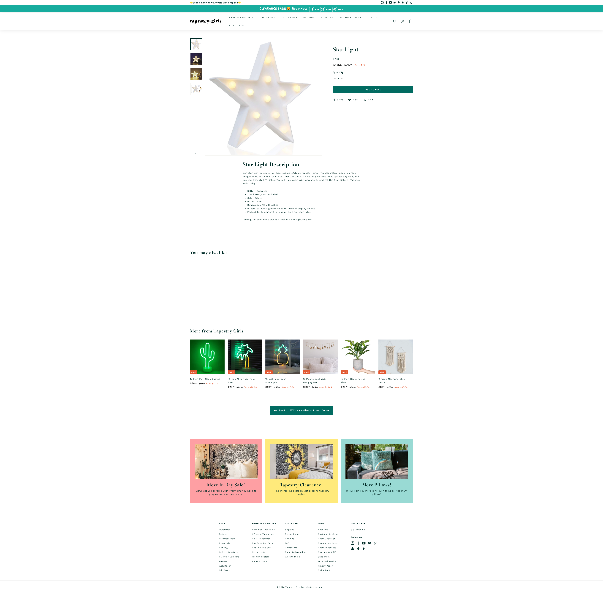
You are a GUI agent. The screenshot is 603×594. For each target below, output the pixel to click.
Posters (373, 17)
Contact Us (291, 547)
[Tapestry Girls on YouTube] (364, 543)
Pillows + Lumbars (229, 557)
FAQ (287, 543)
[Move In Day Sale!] (226, 461)
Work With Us (292, 557)
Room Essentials (327, 547)
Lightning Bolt (304, 219)
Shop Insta (324, 557)
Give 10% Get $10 (327, 552)
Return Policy (292, 534)
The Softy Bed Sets (262, 543)
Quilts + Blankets (228, 552)
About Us (323, 529)
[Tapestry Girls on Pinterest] (375, 543)
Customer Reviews (328, 534)
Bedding (309, 17)
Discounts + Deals (328, 543)
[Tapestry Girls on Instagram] (352, 543)
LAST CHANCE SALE (241, 17)
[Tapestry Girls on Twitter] (369, 543)
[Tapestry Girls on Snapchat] (352, 548)
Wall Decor (225, 566)
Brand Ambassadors (295, 552)
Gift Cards (224, 570)
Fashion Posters (260, 557)
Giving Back (324, 570)
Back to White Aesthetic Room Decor (303, 410)
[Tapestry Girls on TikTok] (358, 548)
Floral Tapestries (261, 539)
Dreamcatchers (350, 17)
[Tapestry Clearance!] (301, 461)
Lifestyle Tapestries (263, 534)
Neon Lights (258, 552)
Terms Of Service (327, 561)
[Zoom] (263, 96)
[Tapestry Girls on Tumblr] (364, 548)
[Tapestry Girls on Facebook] (358, 543)
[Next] (196, 152)
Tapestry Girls (229, 331)
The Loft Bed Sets (262, 547)
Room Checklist (326, 539)
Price (336, 58)
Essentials (289, 17)
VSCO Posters (259, 561)
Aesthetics (237, 25)
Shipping (289, 529)
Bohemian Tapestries (263, 529)
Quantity (338, 72)
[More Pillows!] (376, 461)
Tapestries (267, 17)
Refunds (289, 539)
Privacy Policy (325, 566)
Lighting (327, 17)
